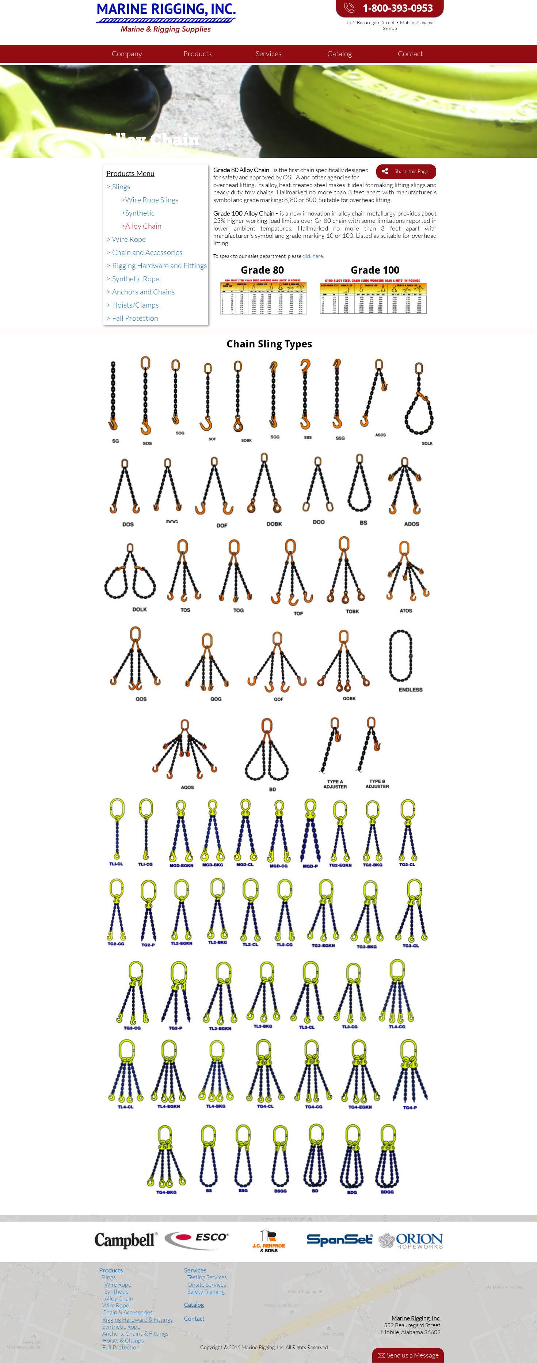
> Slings (118, 186)
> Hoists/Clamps (132, 304)
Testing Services (207, 1277)
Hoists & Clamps (123, 1340)
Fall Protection (121, 1347)
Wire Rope (142, 199)
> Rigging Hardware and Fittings (156, 265)
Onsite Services (206, 1284)
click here (312, 256)
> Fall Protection (132, 318)
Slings (108, 1277)
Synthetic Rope (121, 1326)
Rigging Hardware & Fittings (137, 1319)
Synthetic (140, 212)
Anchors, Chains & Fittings (135, 1333)
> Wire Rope (126, 239)
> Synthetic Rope (132, 278)
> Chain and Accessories (144, 252)
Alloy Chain (143, 226)
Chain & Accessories (127, 1312)
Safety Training (206, 1291)
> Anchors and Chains (140, 291)
